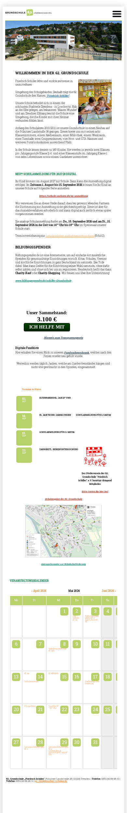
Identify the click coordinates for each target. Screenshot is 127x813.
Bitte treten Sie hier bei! (95, 491)
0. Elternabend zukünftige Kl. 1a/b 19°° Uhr (58, 753)
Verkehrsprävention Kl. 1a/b (57, 650)
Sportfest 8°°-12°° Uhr (54, 707)
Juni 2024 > (109, 590)
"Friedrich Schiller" (57, 95)
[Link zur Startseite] (28, 15)
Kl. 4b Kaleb (53, 673)
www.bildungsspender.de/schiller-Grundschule (43, 280)
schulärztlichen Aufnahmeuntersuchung (70, 235)
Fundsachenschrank (76, 352)
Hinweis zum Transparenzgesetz (63, 337)
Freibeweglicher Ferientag (92, 682)
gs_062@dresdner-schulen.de (51, 781)
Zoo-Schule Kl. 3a (76, 618)
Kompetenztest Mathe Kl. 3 (92, 617)
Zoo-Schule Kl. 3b (91, 621)
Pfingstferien (30, 706)
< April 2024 (38, 590)
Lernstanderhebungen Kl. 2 (34, 748)
